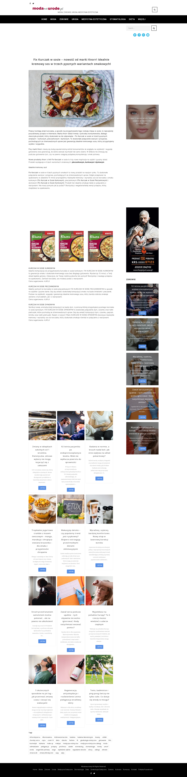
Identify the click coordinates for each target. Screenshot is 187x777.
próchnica (62, 747)
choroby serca (35, 740)
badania (72, 737)
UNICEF (106, 747)
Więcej (142, 19)
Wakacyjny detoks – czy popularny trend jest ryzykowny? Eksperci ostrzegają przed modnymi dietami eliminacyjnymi (70, 539)
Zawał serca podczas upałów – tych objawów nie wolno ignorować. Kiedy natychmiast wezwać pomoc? (71, 620)
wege (54, 750)
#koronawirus (47, 737)
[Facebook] (30, 3)
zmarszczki (33, 753)
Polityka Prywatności (145, 769)
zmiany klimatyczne (46, 753)
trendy (99, 747)
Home (44, 19)
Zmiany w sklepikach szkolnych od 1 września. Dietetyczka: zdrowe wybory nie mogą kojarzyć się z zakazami (42, 456)
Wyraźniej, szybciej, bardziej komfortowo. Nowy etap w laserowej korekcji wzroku (99, 536)
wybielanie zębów (64, 750)
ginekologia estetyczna (88, 740)
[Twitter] (33, 3)
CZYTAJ (42, 488)
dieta (57, 740)
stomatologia (90, 747)
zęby (62, 753)
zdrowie (104, 750)
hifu (109, 740)
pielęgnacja (45, 747)
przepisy (54, 747)
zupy (57, 753)
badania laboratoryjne (85, 737)
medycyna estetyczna (70, 743)
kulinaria (42, 743)
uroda (32, 750)
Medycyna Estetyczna (94, 19)
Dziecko (111, 769)
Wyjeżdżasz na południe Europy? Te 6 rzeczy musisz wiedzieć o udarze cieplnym (99, 618)
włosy (90, 750)
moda (105, 743)
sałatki (70, 747)
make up (50, 743)
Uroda (75, 19)
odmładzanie (34, 747)
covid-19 (51, 740)
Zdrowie (64, 19)
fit (77, 740)
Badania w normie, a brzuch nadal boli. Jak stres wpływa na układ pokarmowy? (99, 451)
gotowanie (102, 740)
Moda (53, 19)
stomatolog (79, 747)
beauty (97, 737)
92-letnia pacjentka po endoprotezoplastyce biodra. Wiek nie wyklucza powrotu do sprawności (70, 454)
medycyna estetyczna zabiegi (91, 743)
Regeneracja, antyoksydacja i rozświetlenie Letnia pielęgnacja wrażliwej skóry (70, 696)
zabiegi (97, 750)
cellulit (104, 737)
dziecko (64, 740)
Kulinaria (118, 769)
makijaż (58, 743)
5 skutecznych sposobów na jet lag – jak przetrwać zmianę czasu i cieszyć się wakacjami (42, 696)
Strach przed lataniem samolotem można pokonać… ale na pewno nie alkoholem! (42, 616)
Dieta (132, 19)
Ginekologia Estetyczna (98, 769)
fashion (71, 740)
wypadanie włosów (79, 750)
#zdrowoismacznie (61, 737)
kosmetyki (33, 743)
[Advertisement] (71, 41)
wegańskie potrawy (43, 750)
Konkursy (126, 769)
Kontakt (134, 769)
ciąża (43, 740)
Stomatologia (118, 19)
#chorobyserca (35, 737)
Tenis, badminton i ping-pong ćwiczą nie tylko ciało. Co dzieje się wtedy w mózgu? (99, 695)
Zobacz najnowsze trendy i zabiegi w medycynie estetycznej (142, 121)
